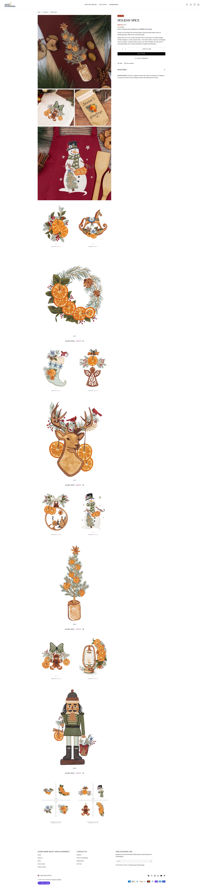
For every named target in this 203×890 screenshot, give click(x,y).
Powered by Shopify (56, 879)
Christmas (45, 12)
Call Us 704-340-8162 (82, 858)
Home (39, 12)
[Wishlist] (194, 4)
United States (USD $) (45, 875)
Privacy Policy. (141, 865)
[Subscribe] (151, 861)
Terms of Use (133, 865)
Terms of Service (42, 867)
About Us (40, 858)
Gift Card (79, 864)
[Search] (187, 4)
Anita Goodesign (46, 879)
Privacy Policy (41, 864)
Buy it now (141, 53)
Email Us (79, 855)
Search (39, 855)
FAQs (39, 861)
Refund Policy (80, 861)
